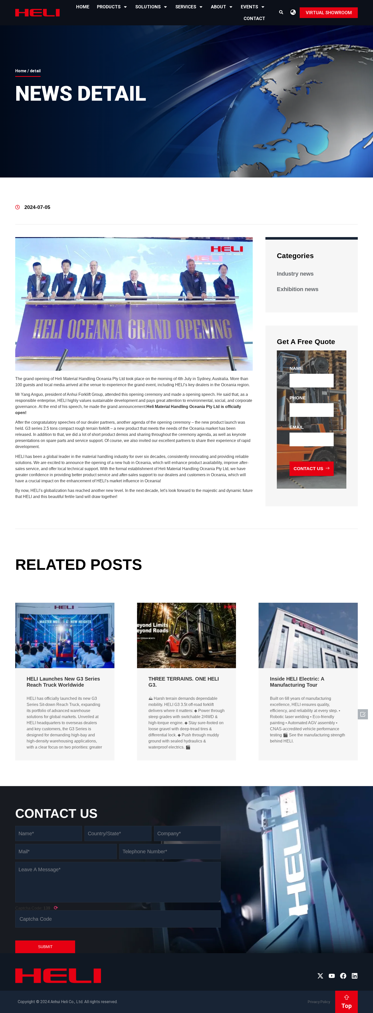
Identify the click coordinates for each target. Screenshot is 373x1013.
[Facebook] (343, 976)
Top (346, 1005)
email (297, 427)
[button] (281, 12)
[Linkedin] (354, 976)
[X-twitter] (320, 976)
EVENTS (249, 6)
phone (298, 397)
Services (185, 6)
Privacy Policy (319, 1002)
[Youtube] (332, 976)
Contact (254, 18)
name (296, 368)
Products (109, 6)
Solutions (148, 6)
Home (82, 6)
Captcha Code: (36, 907)
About (218, 6)
